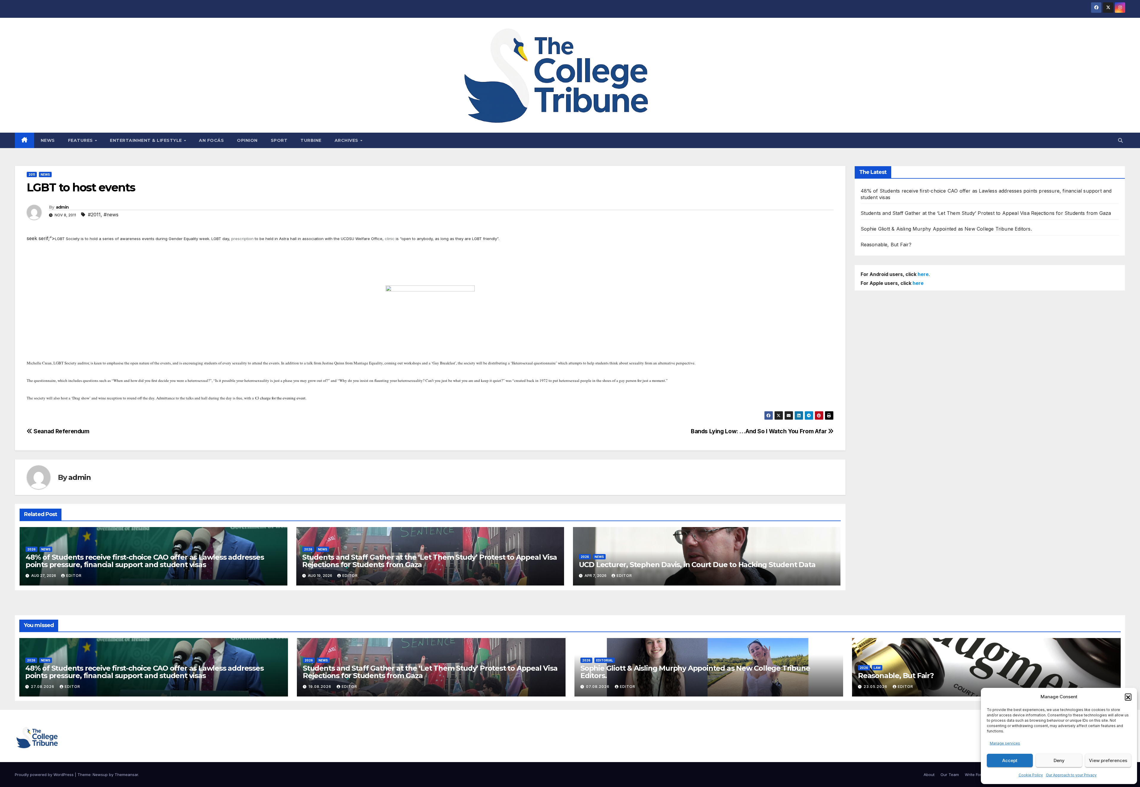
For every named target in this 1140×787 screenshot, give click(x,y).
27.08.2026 (43, 686)
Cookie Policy (1031, 775)
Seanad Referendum (60, 431)
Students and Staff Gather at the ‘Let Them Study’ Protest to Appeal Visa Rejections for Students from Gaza (429, 561)
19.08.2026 (320, 686)
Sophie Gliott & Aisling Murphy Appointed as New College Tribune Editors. (946, 229)
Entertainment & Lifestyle (146, 140)
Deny (1059, 760)
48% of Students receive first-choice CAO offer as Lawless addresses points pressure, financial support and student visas (145, 561)
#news (111, 215)
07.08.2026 (598, 686)
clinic (390, 238)
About (929, 774)
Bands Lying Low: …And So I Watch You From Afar (759, 431)
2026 (31, 549)
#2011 (94, 215)
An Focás (211, 140)
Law (877, 667)
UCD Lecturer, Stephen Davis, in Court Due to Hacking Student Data (697, 564)
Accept (1009, 760)
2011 (31, 174)
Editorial (604, 660)
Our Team (949, 774)
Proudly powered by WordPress (45, 774)
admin (62, 207)
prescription (242, 238)
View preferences (1108, 760)
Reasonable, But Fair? (886, 244)
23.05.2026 (876, 686)
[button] (1128, 697)
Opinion (247, 140)
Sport (279, 140)
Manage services (1005, 743)
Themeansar (126, 774)
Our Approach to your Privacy (1071, 775)
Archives (347, 140)
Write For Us (976, 774)
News (48, 140)
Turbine (311, 140)
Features (81, 140)
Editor (74, 575)
